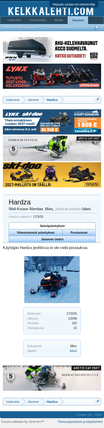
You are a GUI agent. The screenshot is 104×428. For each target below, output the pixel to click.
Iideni (73, 351)
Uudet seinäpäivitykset (61, 27)
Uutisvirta (14, 20)
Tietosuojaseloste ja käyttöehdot (80, 421)
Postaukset (79, 232)
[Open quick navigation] (97, 100)
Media (59, 20)
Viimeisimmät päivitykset (36, 232)
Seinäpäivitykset (52, 226)
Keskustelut (37, 20)
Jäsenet (78, 20)
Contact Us (84, 414)
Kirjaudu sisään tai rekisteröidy (74, 4)
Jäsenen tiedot (52, 239)
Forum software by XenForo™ (22, 421)
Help (98, 414)
